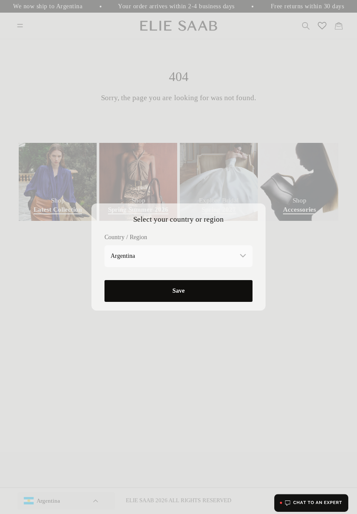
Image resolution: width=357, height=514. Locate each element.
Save (178, 290)
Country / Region (125, 237)
